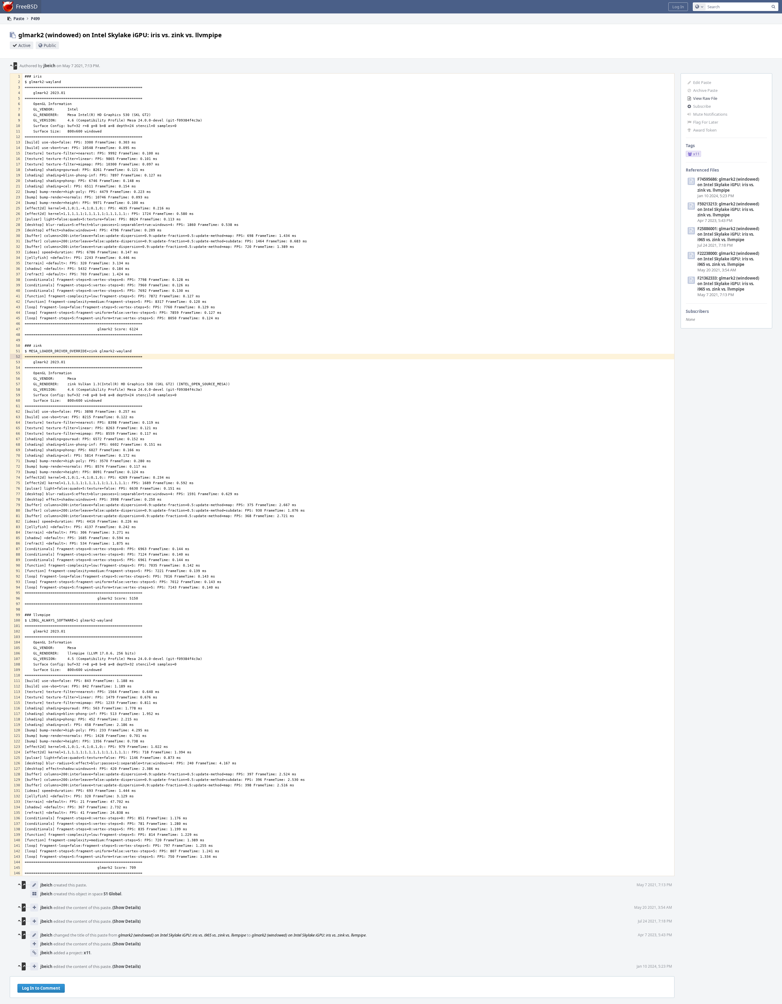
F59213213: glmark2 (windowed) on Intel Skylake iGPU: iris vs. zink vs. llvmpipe (728, 209)
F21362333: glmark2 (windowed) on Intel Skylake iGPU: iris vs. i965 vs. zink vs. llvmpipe (728, 283)
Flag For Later (705, 122)
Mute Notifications (710, 114)
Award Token (705, 130)
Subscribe (702, 106)
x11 (87, 952)
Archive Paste (705, 90)
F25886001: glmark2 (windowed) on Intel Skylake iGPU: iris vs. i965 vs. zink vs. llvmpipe (728, 234)
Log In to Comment (41, 988)
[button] (678, 6)
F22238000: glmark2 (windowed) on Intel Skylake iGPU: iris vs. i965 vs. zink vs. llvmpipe (728, 259)
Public (50, 45)
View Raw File (705, 98)
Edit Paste (702, 82)
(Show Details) (126, 907)
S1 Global (112, 894)
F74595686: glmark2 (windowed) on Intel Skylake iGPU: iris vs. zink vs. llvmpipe (728, 184)
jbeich (49, 65)
